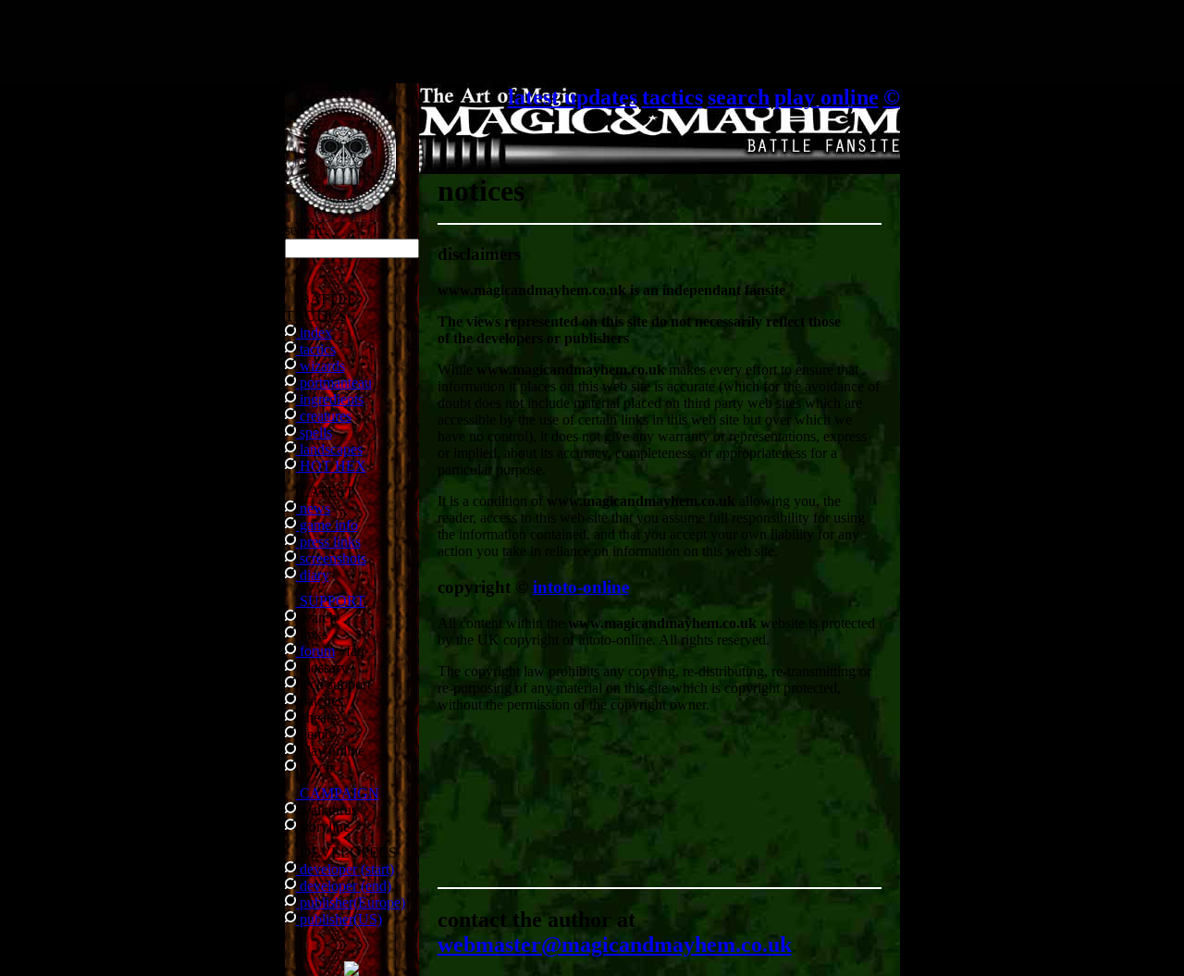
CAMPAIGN (337, 793)
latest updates (572, 97)
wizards (320, 366)
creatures (324, 416)
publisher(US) (339, 919)
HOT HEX (331, 466)
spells (314, 432)
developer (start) (345, 869)
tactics (316, 349)
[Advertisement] (592, 41)
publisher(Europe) (350, 902)
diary (312, 575)
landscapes (329, 449)
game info (327, 525)
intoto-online (581, 587)
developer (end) (343, 886)
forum (315, 651)
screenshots (331, 558)
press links (328, 542)
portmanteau (334, 382)
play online (826, 97)
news (313, 508)
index (314, 332)
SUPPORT (330, 601)
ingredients (330, 399)
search (739, 97)
